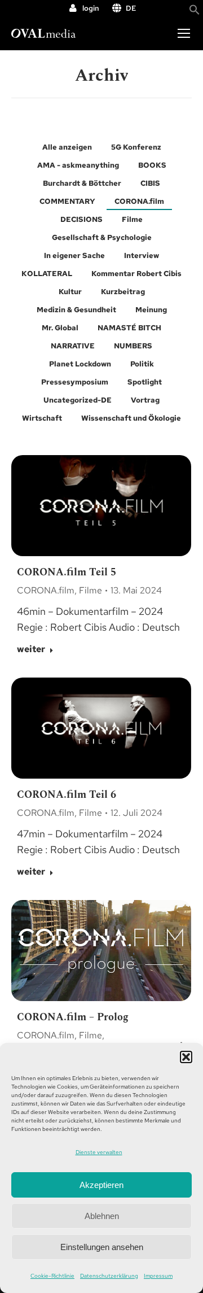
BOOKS (152, 165)
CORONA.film (139, 201)
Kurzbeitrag (123, 291)
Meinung (151, 309)
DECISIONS (81, 219)
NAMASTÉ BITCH (129, 328)
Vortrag (145, 400)
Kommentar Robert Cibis (136, 273)
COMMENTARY (67, 201)
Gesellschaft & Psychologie (102, 237)
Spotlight (144, 382)
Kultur (70, 291)
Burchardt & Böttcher (82, 183)
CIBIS (150, 183)
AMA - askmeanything (78, 165)
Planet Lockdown (80, 364)
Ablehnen (102, 1216)
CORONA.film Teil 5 (66, 572)
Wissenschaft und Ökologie (131, 418)
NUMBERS (133, 346)
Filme (132, 219)
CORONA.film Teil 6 (66, 794)
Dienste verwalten (99, 1152)
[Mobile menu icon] (184, 33)
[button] (186, 1057)
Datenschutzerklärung (109, 1275)
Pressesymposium (74, 382)
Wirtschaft (42, 418)
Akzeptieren (101, 1185)
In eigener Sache (74, 255)
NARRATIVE (73, 346)
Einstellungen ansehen (101, 1247)
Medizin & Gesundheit (76, 309)
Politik (142, 364)
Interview (141, 255)
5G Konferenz (136, 147)
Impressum (158, 1275)
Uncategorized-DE (77, 400)
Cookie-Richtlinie (52, 1275)
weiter (31, 649)
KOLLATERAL (46, 273)
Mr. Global (60, 328)
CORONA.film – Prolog (73, 1017)
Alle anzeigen (67, 147)
